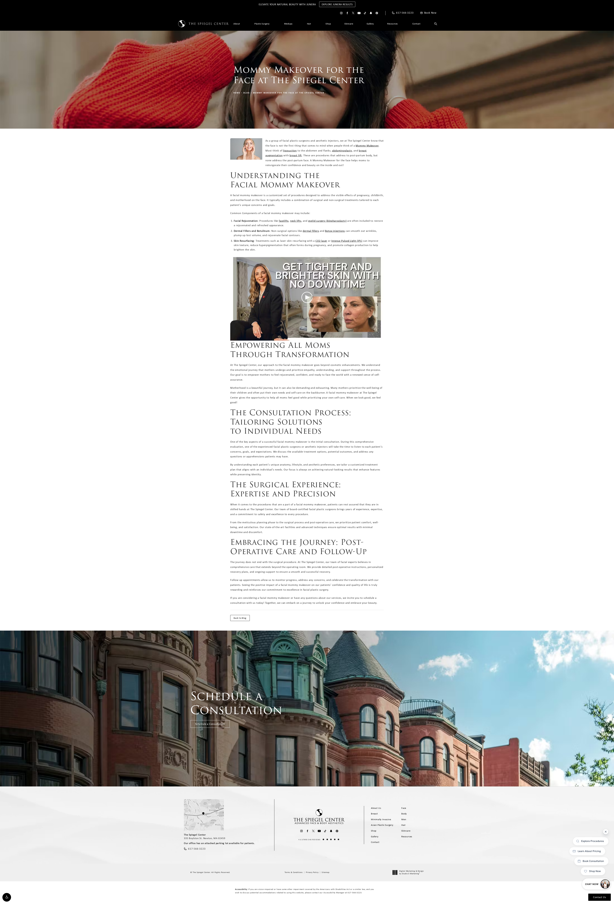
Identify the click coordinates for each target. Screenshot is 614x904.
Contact (416, 23)
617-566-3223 (355, 892)
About (236, 23)
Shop (328, 23)
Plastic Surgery (262, 23)
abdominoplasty (342, 150)
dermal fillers (311, 231)
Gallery (370, 23)
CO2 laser (321, 241)
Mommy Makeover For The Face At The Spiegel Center (288, 93)
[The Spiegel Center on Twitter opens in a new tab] (353, 13)
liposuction (290, 150)
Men (403, 819)
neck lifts (295, 221)
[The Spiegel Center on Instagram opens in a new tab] (341, 13)
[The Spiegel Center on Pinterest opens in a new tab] (377, 13)
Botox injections (335, 231)
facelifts (284, 221)
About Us (376, 808)
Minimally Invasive (381, 819)
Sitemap (325, 872)
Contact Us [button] (599, 897)
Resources (392, 23)
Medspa (288, 23)
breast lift (296, 155)
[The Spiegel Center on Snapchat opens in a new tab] (371, 13)
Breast (374, 813)
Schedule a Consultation (210, 724)
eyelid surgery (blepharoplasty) (327, 221)
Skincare (348, 23)
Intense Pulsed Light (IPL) (346, 241)
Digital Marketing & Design (411, 872)
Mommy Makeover (367, 145)
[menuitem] (341, 13)
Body (404, 813)
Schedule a (236, 703)
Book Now (430, 12)
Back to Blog (240, 618)
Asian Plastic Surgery (382, 825)
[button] (6, 897)
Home (236, 93)
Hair (309, 23)
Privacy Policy (312, 872)
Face (403, 808)
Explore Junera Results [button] (337, 4)
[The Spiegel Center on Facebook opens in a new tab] (347, 13)
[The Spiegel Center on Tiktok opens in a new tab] (365, 13)
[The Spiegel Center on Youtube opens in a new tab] (359, 13)
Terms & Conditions (294, 872)
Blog (247, 93)
